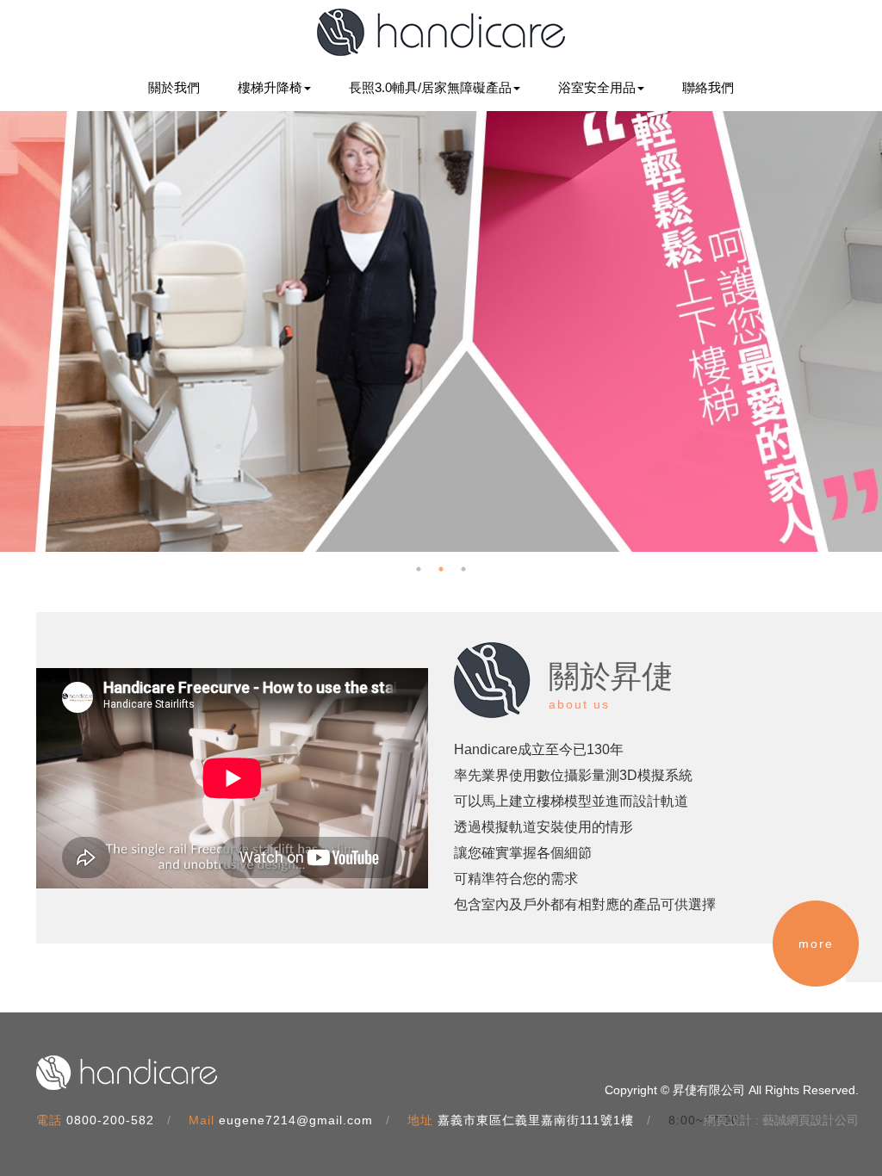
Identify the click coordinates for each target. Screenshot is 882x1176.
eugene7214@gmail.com (296, 1120)
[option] (441, 331)
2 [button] (441, 569)
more (816, 943)
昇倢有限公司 (441, 32)
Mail (201, 1120)
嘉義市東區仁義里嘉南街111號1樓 (536, 1120)
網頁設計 (728, 1120)
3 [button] (463, 569)
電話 (49, 1120)
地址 (420, 1120)
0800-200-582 (110, 1120)
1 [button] (418, 569)
